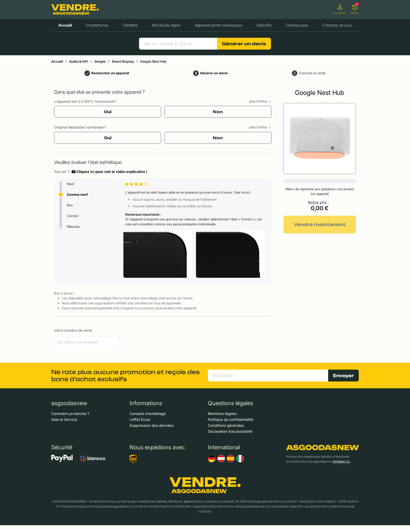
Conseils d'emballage (148, 413)
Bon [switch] (70, 205)
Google (100, 61)
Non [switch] (218, 111)
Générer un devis (244, 43)
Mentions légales (222, 413)
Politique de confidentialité (230, 419)
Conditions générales (226, 425)
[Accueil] (75, 9)
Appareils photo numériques (218, 25)
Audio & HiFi (78, 61)
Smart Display (123, 61)
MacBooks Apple (166, 25)
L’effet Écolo (140, 419)
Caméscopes (296, 25)
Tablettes (130, 25)
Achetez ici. (341, 461)
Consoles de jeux (337, 25)
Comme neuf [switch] (77, 194)
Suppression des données (152, 425)
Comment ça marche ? (70, 413)
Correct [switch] (72, 216)
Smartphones (97, 25)
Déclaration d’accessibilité (230, 431)
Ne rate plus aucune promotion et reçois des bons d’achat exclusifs (125, 375)
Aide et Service (64, 419)
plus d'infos (258, 101)
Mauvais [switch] (73, 226)
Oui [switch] (108, 111)
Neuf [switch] (70, 184)
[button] (109, 172)
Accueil (65, 25)
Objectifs (263, 25)
